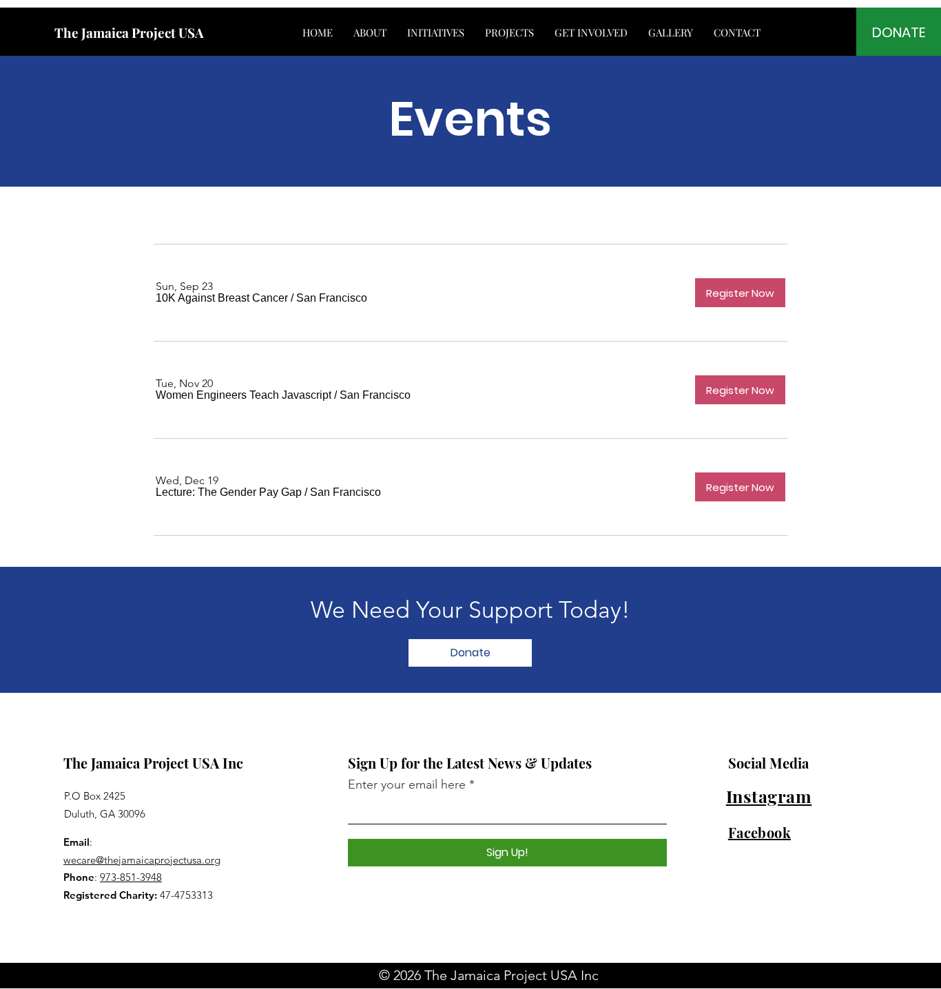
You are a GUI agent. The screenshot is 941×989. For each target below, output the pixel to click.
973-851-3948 (131, 877)
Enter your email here (407, 784)
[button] (222, 298)
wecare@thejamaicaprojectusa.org (141, 859)
